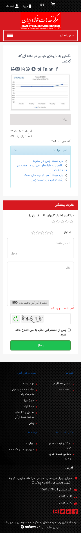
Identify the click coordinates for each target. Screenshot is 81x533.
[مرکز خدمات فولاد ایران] (40, 21)
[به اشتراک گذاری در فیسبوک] (57, 69)
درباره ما (32, 432)
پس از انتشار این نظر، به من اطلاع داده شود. (40, 332)
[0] (53, 222)
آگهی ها (70, 373)
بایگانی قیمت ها (65, 432)
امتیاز (67, 232)
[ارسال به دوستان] (18, 69)
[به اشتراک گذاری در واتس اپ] (28, 69)
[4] (47, 233)
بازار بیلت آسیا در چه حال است (43, 174)
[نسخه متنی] (13, 69)
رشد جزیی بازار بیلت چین (47, 179)
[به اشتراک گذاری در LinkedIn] (45, 69)
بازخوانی (16, 317)
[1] (33, 233)
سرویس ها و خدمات (21, 449)
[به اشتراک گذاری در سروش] (34, 69)
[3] (42, 233)
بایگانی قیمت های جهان (60, 456)
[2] (38, 233)
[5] (51, 233)
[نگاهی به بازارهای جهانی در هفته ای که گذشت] (40, 91)
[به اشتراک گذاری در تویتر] (51, 69)
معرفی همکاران (62, 383)
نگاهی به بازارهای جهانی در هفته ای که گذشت (42, 168)
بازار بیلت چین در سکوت (47, 160)
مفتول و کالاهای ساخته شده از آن (24, 414)
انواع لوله (29, 406)
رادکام (40, 527)
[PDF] (23, 69)
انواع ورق (28, 400)
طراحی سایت (53, 527)
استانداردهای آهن (27, 373)
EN (42, 4)
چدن (31, 423)
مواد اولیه (28, 383)
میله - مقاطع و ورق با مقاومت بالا (21, 391)
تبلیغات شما (65, 389)
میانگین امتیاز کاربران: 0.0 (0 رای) (51, 215)
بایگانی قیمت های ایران (60, 445)
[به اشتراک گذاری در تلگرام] (39, 69)
